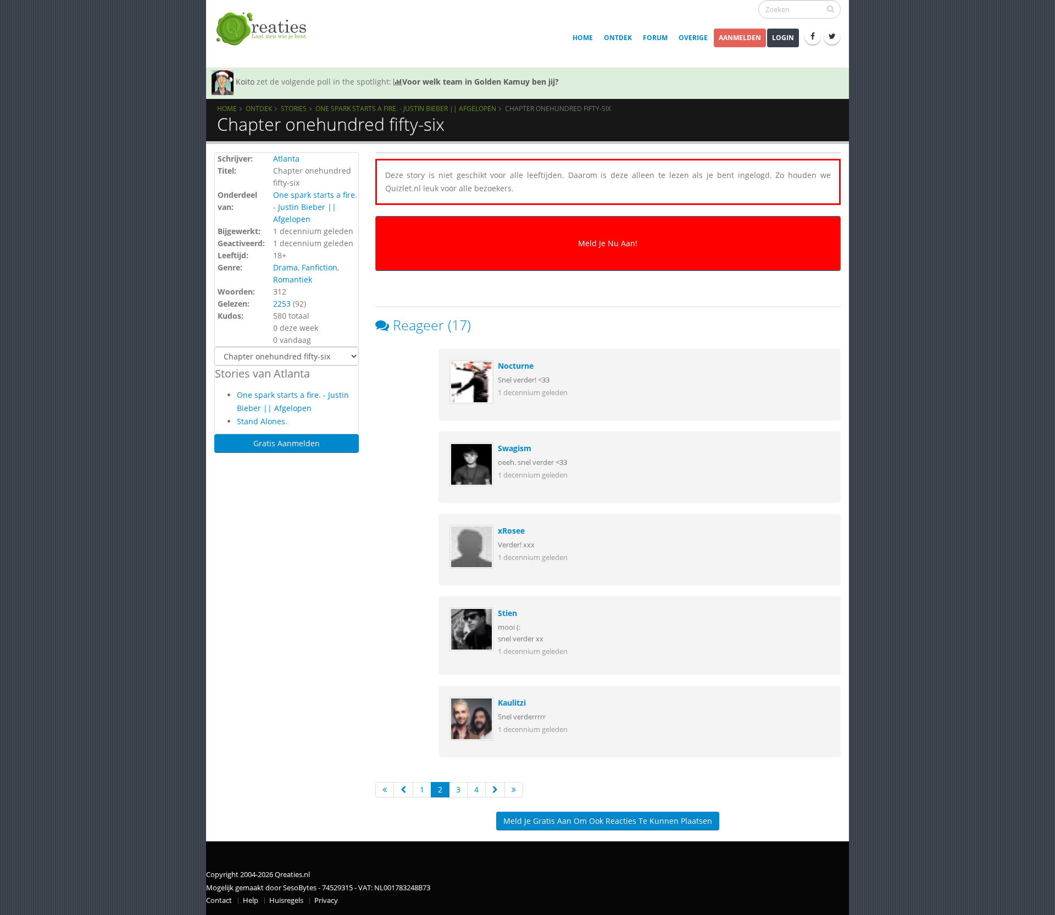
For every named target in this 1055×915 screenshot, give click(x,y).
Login (783, 37)
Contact (219, 900)
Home (583, 37)
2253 (282, 303)
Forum (655, 37)
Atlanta (286, 158)
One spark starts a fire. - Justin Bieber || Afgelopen (405, 108)
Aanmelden (740, 37)
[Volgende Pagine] (495, 789)
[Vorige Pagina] (403, 789)
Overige (693, 37)
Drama (285, 267)
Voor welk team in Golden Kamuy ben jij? (480, 81)
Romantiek (292, 279)
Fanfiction (319, 267)
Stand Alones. (262, 421)
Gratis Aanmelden (286, 443)
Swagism (514, 448)
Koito (245, 81)
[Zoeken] (830, 9)
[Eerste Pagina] (384, 789)
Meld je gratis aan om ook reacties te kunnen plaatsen (607, 821)
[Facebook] (812, 36)
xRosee (511, 530)
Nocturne (516, 366)
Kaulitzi (512, 702)
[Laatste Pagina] (513, 789)
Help (250, 900)
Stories (294, 108)
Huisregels (286, 900)
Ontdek (618, 37)
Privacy (326, 900)
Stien (507, 613)
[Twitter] (832, 36)
